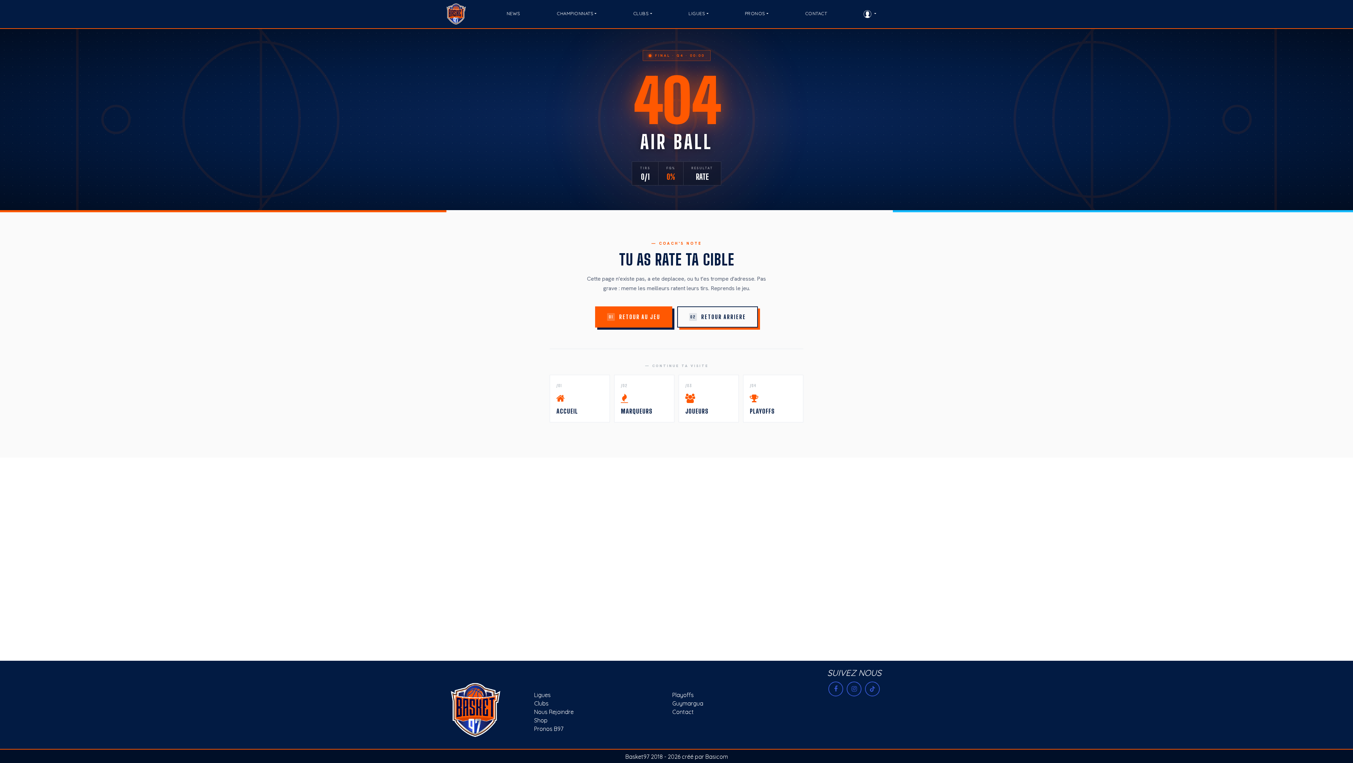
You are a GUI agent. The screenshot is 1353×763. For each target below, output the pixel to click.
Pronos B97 (548, 728)
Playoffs (683, 694)
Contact (683, 711)
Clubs (541, 703)
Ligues (542, 694)
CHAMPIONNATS (575, 13)
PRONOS (755, 13)
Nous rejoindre (554, 711)
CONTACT (816, 13)
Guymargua (687, 703)
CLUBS (641, 13)
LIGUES (696, 13)
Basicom (716, 756)
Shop (541, 720)
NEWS (513, 13)
